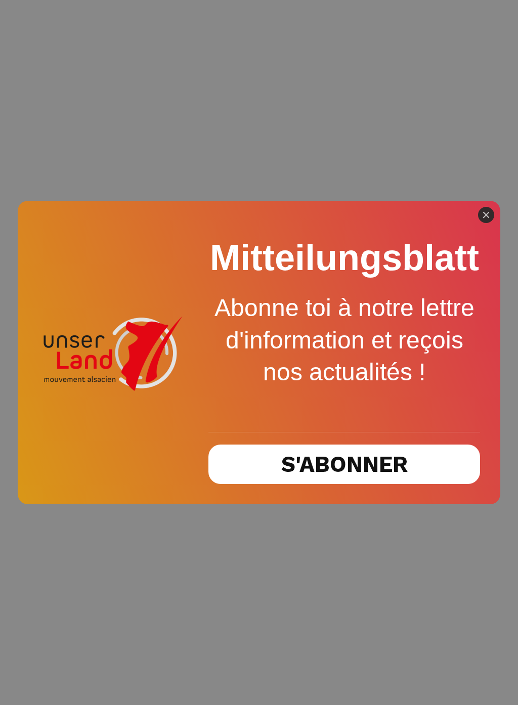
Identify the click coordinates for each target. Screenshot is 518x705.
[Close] (486, 215)
